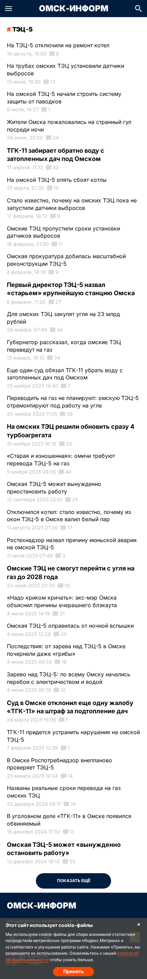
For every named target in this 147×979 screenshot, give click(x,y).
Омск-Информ (73, 8)
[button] (8, 8)
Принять (73, 971)
